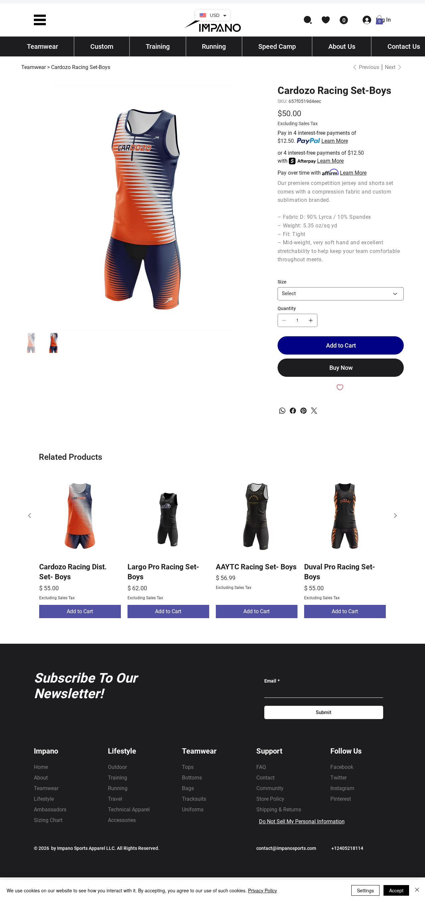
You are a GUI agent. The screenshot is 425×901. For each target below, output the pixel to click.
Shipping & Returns (278, 809)
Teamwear (46, 788)
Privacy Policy (262, 890)
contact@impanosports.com (286, 848)
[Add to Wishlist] (341, 387)
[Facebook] (293, 410)
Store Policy (270, 799)
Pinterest (340, 799)
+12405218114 (347, 848)
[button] (40, 20)
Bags (188, 788)
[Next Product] (395, 516)
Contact (265, 778)
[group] (212, 546)
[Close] (417, 890)
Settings (365, 890)
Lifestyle (44, 799)
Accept (396, 890)
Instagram (342, 788)
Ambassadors (50, 809)
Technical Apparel (129, 809)
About (41, 778)
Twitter (338, 778)
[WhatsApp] (282, 410)
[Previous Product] (30, 516)
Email (272, 681)
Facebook (341, 767)
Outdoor (117, 767)
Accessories (122, 820)
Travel (115, 799)
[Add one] (310, 320)
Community (270, 788)
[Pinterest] (303, 410)
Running (118, 788)
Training (117, 778)
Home (41, 767)
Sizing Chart (48, 820)
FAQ (261, 767)
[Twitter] (314, 410)
